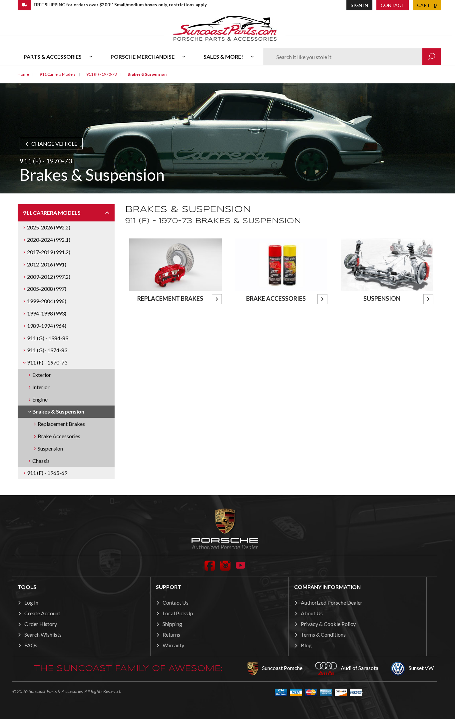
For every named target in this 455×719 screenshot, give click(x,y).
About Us (312, 613)
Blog (306, 645)
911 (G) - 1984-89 (47, 338)
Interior (41, 387)
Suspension (50, 448)
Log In (31, 602)
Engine (40, 399)
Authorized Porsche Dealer (331, 602)
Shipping (172, 624)
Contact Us (176, 602)
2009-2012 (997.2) (48, 276)
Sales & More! (223, 56)
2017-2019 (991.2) (48, 252)
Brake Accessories (59, 436)
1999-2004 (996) (46, 301)
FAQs (30, 645)
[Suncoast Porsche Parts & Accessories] (224, 28)
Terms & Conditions (323, 634)
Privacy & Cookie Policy (328, 624)
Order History (40, 624)
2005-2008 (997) (46, 288)
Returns (171, 634)
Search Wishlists (43, 634)
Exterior (41, 375)
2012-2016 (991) (46, 264)
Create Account (42, 613)
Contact (392, 5)
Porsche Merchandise (143, 56)
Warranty (173, 645)
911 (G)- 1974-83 (47, 350)
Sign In (359, 5)
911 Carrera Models (52, 212)
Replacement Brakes (61, 424)
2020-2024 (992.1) (48, 239)
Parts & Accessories (53, 56)
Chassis (41, 461)
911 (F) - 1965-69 (47, 473)
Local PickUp (178, 613)
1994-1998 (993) (46, 313)
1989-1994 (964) (46, 325)
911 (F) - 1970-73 (47, 362)
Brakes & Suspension (58, 411)
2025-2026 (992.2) (48, 227)
